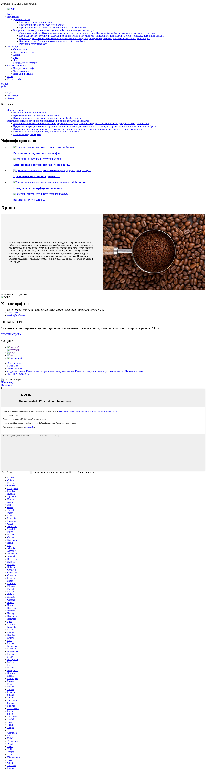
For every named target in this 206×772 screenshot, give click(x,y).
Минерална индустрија (25, 63)
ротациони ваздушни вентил (59, 371)
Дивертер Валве (21, 19)
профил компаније (16, 65)
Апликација (13, 46)
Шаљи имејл (7, 382)
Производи (13, 16)
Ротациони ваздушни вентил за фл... (37, 153)
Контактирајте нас (16, 79)
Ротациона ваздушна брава (33, 44)
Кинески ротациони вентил (89, 371)
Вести (10, 76)
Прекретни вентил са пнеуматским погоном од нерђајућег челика (53, 27)
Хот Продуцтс (14, 363)
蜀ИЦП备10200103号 (18, 374)
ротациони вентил (114, 371)
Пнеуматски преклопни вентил (35, 22)
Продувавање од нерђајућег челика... (37, 188)
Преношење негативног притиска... (36, 176)
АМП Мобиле (14, 368)
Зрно (15, 57)
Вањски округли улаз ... (29, 199)
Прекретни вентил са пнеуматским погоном (42, 25)
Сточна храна (20, 49)
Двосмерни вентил (135, 371)
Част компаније (21, 71)
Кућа (9, 14)
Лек (15, 60)
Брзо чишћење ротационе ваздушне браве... (42, 164)
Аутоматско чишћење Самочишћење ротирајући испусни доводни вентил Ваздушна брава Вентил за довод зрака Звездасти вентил (87, 33)
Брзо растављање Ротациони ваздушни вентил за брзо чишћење (52, 41)
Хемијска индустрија (24, 52)
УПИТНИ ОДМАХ (11, 334)
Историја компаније (23, 68)
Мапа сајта (12, 366)
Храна (16, 54)
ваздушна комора (16, 371)
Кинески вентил (34, 371)
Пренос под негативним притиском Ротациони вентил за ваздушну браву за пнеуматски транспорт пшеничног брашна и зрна (84, 38)
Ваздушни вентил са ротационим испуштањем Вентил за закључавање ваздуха (54, 30)
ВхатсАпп (6, 385)
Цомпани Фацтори (23, 73)
